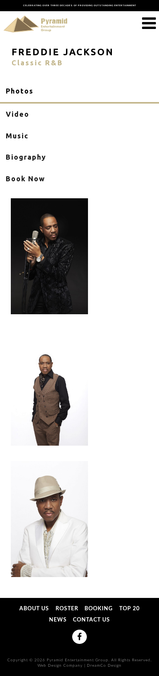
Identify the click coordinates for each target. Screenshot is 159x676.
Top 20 (129, 608)
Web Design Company (60, 665)
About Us (34, 608)
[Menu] (149, 23)
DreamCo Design (104, 665)
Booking (99, 608)
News (58, 620)
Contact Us (91, 620)
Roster (67, 608)
